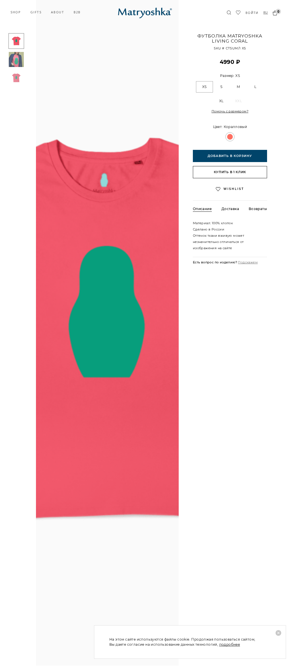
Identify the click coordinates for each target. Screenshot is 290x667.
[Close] (278, 633)
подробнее (229, 644)
